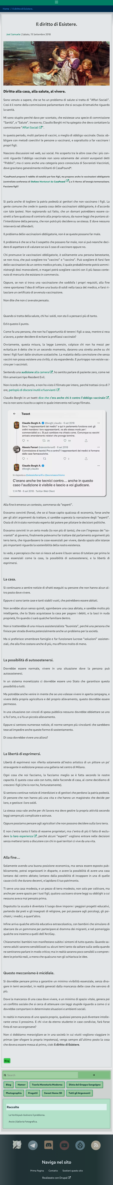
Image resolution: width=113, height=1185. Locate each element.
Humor (21, 1084)
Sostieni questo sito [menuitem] (73, 1170)
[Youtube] (64, 1145)
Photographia (14, 1093)
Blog (6, 1060)
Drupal (63, 1177)
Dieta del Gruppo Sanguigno (85, 1084)
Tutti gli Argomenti (79, 1093)
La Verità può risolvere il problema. (27, 1114)
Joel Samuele (13, 34)
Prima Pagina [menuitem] (37, 1170)
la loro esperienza (21, 836)
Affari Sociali (30, 127)
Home (6, 8)
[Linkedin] (33, 1145)
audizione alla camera (35, 372)
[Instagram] (48, 1145)
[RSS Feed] (96, 1145)
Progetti (33, 1093)
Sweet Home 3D (53, 1093)
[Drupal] (80, 1145)
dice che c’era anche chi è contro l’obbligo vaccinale (71, 397)
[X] (17, 1145)
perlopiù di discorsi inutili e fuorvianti (32, 390)
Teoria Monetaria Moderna (47, 1084)
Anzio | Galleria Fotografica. (23, 1121)
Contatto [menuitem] (53, 1170)
